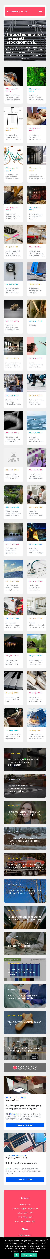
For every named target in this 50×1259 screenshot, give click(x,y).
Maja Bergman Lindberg (16, 1158)
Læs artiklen (25, 1125)
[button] (22, 58)
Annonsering (25, 1235)
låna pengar (14, 1114)
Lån (7, 1169)
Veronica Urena (13, 1100)
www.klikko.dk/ (27, 1221)
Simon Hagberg (37, 28)
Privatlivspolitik (29, 1255)
